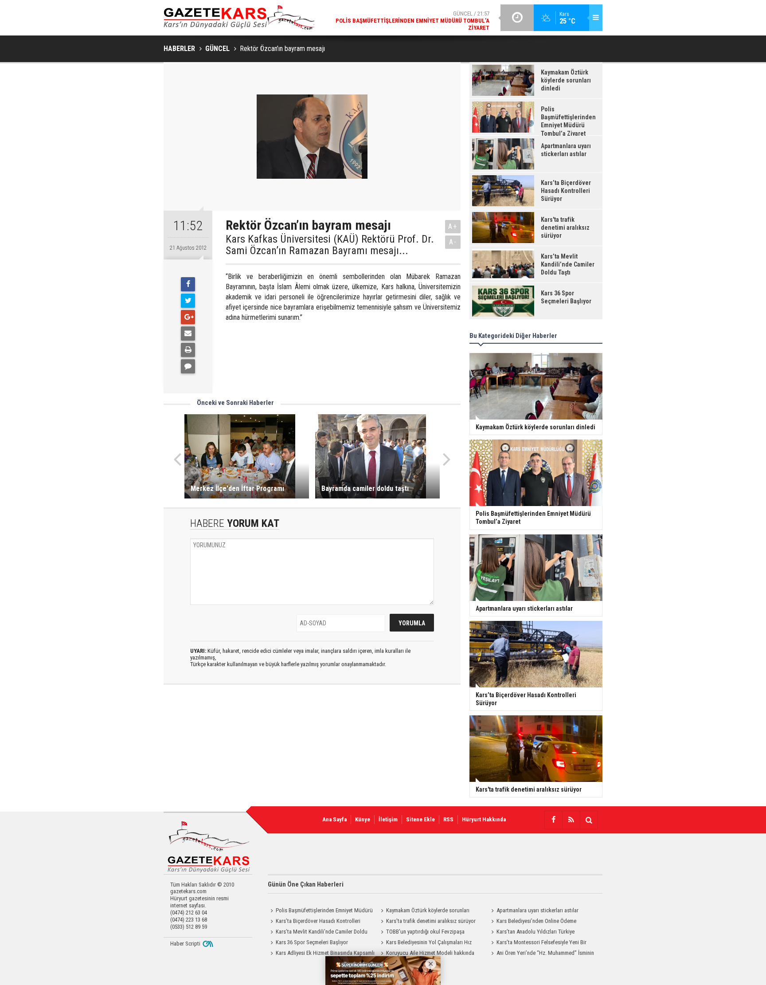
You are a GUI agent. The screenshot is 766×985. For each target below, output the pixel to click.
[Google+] (188, 317)
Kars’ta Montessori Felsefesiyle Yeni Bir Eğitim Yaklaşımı (537, 943)
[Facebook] (188, 284)
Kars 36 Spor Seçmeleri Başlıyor (312, 942)
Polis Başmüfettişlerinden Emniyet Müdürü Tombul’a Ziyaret (320, 911)
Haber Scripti (185, 943)
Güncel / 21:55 (431, 17)
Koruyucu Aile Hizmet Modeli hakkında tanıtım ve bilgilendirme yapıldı (426, 954)
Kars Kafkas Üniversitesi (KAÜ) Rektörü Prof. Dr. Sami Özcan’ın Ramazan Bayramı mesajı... (330, 245)
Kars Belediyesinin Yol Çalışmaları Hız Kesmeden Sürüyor (425, 943)
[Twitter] (188, 301)
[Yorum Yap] (188, 366)
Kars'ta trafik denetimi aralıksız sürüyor (431, 921)
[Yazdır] (188, 350)
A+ (452, 226)
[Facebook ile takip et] (553, 820)
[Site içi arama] (589, 820)
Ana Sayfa (334, 819)
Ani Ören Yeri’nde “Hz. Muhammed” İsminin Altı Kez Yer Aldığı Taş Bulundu (541, 954)
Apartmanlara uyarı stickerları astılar (537, 910)
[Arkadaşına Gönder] (188, 333)
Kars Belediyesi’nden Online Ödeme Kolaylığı (532, 922)
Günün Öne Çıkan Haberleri (306, 884)
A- (453, 242)
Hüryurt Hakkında (484, 819)
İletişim (388, 819)
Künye (362, 819)
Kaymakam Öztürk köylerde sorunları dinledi (423, 911)
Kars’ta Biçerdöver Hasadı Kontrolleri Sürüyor (314, 922)
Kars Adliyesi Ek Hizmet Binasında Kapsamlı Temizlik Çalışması (321, 954)
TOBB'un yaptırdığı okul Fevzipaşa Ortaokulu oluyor (421, 932)
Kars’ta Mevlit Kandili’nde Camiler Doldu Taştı (317, 932)
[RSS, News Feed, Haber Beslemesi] (571, 820)
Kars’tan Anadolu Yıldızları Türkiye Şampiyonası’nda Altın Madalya (531, 932)
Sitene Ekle (420, 819)
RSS (448, 819)
